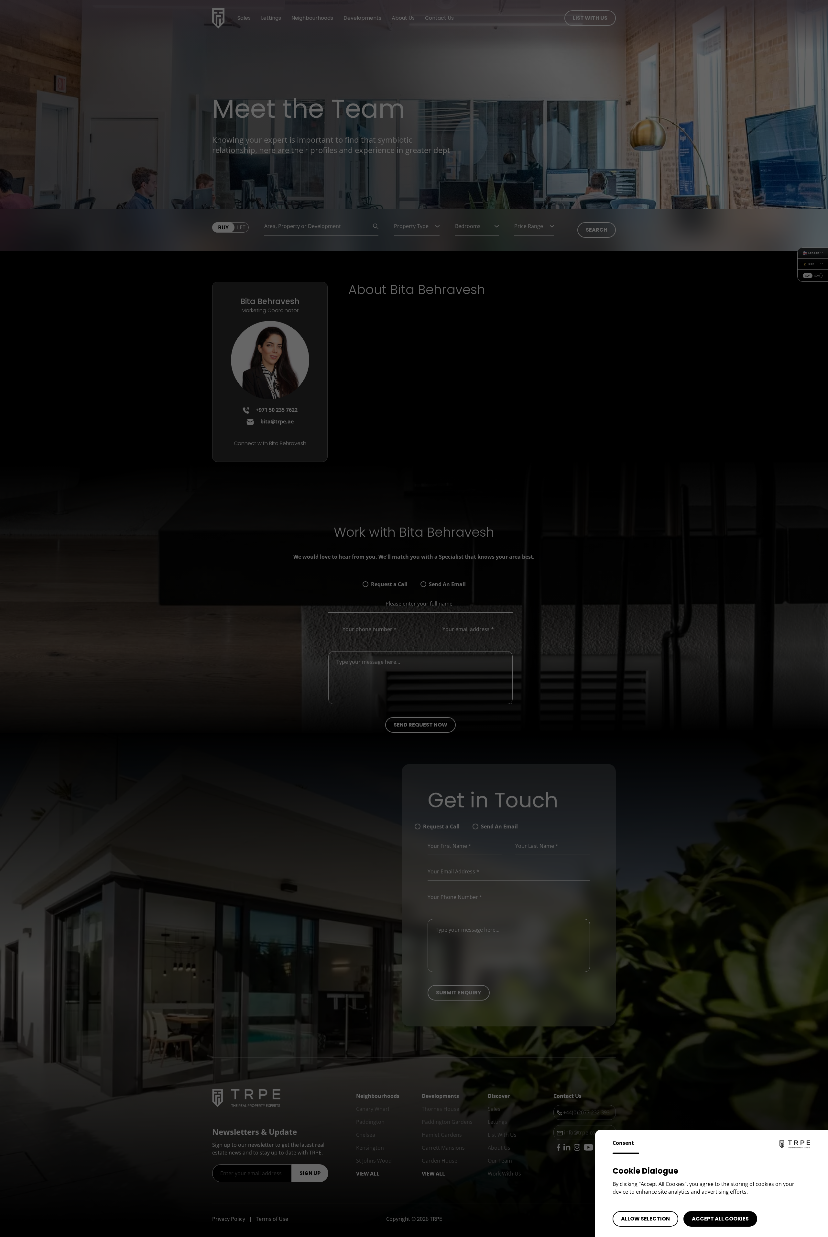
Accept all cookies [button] (720, 1218)
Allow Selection (645, 1218)
